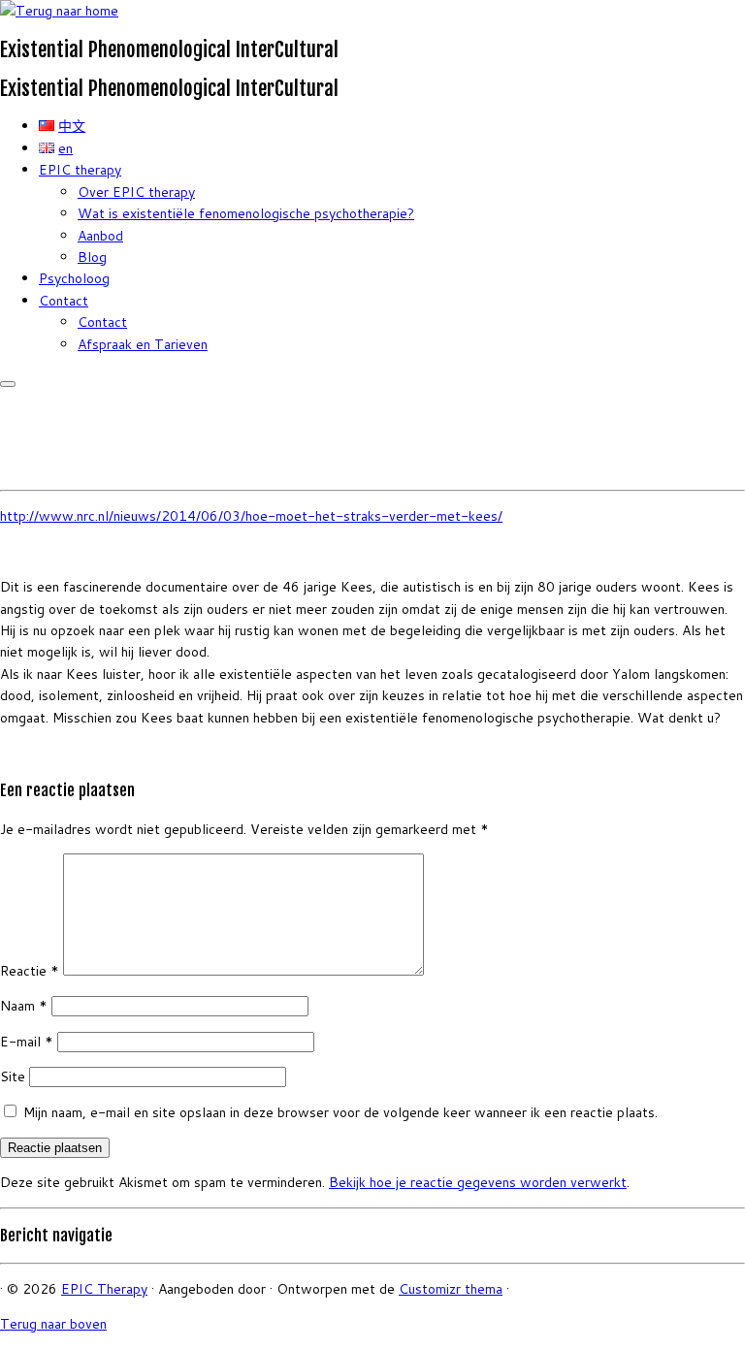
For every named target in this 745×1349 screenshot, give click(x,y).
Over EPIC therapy (136, 192)
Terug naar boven (53, 1323)
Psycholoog (74, 278)
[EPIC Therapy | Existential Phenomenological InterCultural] (59, 10)
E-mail (26, 1041)
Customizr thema (450, 1289)
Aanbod (100, 235)
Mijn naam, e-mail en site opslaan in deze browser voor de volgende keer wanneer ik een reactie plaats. (340, 1112)
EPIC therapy (80, 169)
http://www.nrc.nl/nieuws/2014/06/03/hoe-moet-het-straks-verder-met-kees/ (251, 516)
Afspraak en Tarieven (143, 344)
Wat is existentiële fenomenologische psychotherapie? (246, 213)
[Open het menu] (8, 384)
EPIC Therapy (104, 1289)
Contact (63, 300)
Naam (24, 1005)
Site (12, 1076)
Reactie (29, 970)
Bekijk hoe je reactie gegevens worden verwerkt (478, 1182)
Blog (92, 257)
